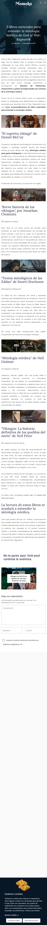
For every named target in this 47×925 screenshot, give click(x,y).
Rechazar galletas (31, 920)
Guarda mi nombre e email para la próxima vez (22, 640)
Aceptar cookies (14, 920)
